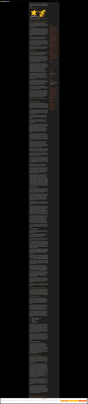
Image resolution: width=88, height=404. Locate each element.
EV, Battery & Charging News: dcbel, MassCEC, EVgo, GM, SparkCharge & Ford (53, 44)
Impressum (8, 402)
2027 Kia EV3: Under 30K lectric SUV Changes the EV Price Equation (54, 52)
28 (51, 68)
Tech (22, 1)
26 (57, 67)
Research (25, 1)
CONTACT (53, 0)
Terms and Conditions (52, 109)
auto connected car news (5, 1)
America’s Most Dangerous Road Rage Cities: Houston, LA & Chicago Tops (54, 58)
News (11, 1)
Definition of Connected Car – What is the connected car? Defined (53, 98)
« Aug (50, 70)
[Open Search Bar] (87, 1)
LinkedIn (51, 78)
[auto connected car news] (1, 1)
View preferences (82, 400)
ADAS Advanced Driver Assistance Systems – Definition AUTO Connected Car (54, 92)
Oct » (52, 70)
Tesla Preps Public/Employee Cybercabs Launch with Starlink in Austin (54, 31)
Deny (73, 400)
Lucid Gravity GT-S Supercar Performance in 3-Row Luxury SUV (53, 49)
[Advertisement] (54, 13)
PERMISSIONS (56, 0)
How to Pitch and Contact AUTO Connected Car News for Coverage (54, 101)
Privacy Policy (5, 402)
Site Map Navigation (52, 106)
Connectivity (14, 1)
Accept (65, 400)
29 (52, 68)
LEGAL (58, 0)
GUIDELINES (51, 0)
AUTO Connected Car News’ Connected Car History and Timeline (53, 95)
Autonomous (19, 1)
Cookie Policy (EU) (52, 96)
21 (51, 67)
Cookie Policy (2, 402)
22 (52, 67)
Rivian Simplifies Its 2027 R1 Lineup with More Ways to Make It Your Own (54, 47)
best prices (52, 82)
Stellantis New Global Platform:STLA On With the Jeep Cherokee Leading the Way (54, 34)
